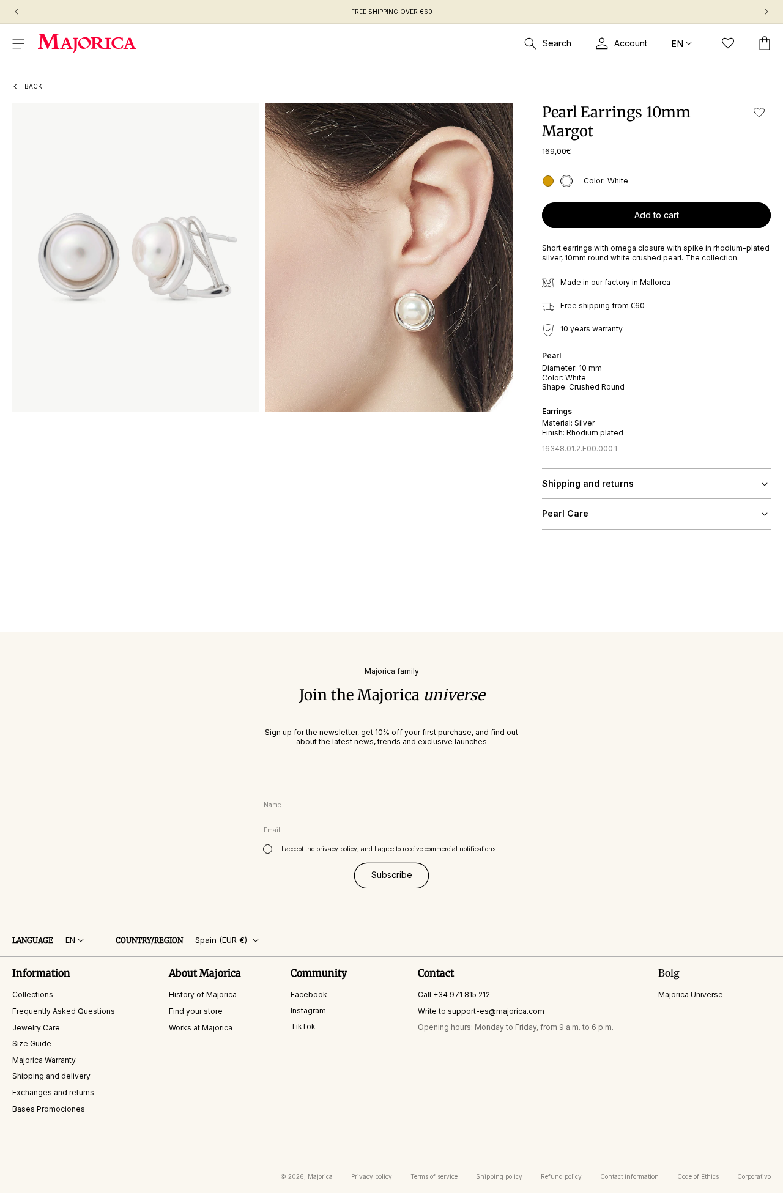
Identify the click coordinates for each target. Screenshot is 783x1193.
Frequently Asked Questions (63, 1011)
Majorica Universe (690, 994)
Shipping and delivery (51, 1075)
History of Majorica (203, 994)
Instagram (308, 1010)
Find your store (196, 1011)
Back (33, 86)
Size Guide (31, 1043)
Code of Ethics (698, 1176)
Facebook (309, 994)
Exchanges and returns (53, 1092)
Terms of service (434, 1176)
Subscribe (391, 875)
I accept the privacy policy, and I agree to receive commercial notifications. (389, 848)
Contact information (629, 1176)
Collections (32, 994)
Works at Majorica (200, 1027)
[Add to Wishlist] (759, 112)
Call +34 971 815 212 (454, 994)
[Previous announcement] (16, 11)
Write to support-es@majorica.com (481, 1011)
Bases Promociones (48, 1109)
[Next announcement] (766, 11)
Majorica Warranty (44, 1060)
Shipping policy (499, 1176)
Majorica (320, 1176)
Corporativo (754, 1176)
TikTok (303, 1026)
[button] (18, 43)
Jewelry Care (36, 1027)
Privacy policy (371, 1176)
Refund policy (561, 1176)
